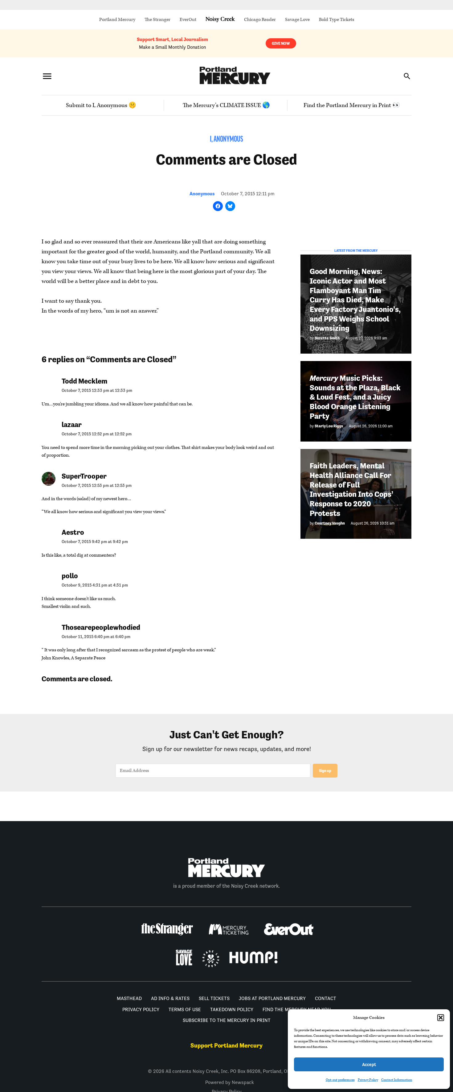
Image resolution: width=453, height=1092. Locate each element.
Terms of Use (185, 1009)
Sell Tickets (214, 998)
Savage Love (297, 20)
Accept (369, 1064)
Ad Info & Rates (170, 998)
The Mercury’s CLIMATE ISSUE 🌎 (226, 105)
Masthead (129, 998)
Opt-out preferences (340, 1079)
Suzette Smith (327, 338)
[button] (441, 1018)
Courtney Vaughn (330, 523)
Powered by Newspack (229, 1082)
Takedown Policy (231, 1009)
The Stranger (157, 20)
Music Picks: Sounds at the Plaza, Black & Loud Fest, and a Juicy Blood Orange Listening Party (355, 396)
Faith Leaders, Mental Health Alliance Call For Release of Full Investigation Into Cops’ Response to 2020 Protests (351, 489)
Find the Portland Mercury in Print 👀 (352, 105)
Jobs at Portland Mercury (272, 998)
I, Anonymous (226, 139)
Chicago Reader (260, 20)
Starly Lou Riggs (329, 425)
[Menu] (47, 76)
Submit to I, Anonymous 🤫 (101, 105)
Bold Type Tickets (336, 20)
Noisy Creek (220, 19)
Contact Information (396, 1079)
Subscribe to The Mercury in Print (227, 1020)
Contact (325, 998)
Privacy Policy (368, 1079)
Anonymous (202, 194)
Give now (281, 43)
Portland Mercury (117, 20)
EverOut (188, 20)
